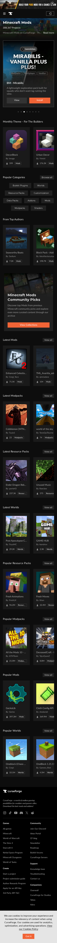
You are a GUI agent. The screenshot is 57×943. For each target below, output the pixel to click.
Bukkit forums (36, 853)
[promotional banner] (28, 4)
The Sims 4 (8, 843)
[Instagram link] (4, 813)
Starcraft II (8, 848)
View (16, 100)
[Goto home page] (10, 13)
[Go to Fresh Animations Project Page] (16, 589)
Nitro (32, 905)
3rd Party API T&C (11, 893)
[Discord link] (21, 813)
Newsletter (35, 843)
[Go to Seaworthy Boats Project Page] (16, 245)
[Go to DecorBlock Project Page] (16, 147)
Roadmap (34, 848)
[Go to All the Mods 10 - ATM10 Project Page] (16, 645)
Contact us (35, 879)
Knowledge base (37, 869)
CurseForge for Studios (40, 895)
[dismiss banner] (52, 3)
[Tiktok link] (10, 813)
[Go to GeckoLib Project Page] (16, 700)
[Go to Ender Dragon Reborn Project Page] (16, 477)
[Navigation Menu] (4, 13)
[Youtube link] (16, 813)
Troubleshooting (37, 874)
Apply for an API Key (12, 888)
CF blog (33, 838)
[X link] (27, 813)
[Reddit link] (32, 813)
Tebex (32, 900)
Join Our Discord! (38, 829)
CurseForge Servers (39, 858)
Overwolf (34, 890)
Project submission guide (14, 879)
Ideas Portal (35, 834)
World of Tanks (10, 862)
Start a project (9, 874)
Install (40, 100)
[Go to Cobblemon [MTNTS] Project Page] (16, 421)
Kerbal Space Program (13, 853)
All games (7, 829)
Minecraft (7, 834)
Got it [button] (29, 936)
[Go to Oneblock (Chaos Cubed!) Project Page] (16, 756)
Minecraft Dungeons (12, 858)
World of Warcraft (11, 838)
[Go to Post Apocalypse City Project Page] (16, 533)
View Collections (28, 325)
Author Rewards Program (14, 884)
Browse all (47, 177)
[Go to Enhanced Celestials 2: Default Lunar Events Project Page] (16, 366)
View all (48, 340)
